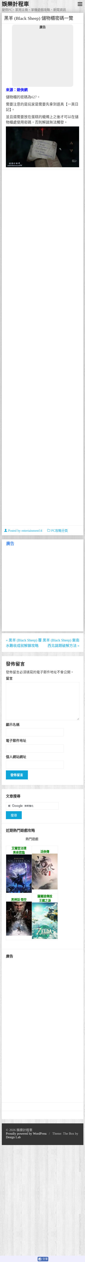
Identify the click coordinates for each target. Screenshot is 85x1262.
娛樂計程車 (15, 4)
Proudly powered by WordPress (26, 1133)
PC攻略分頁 (59, 530)
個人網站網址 (16, 757)
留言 (9, 678)
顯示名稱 (12, 724)
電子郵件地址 (16, 740)
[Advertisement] (42, 58)
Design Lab (13, 1137)
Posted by (24, 530)
